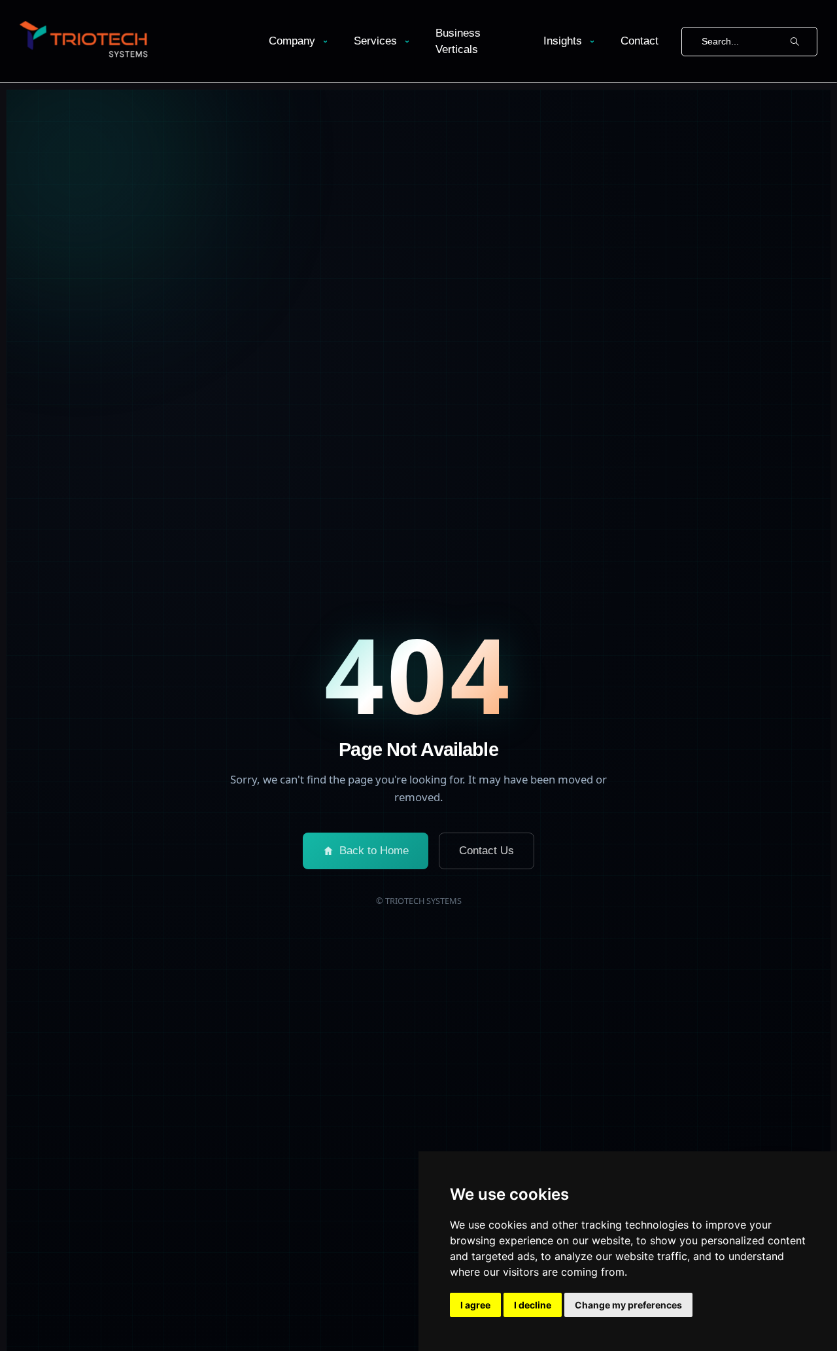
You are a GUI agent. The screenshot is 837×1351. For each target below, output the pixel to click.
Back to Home (374, 850)
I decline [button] (532, 1304)
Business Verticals (458, 41)
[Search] (794, 41)
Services (375, 41)
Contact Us (486, 850)
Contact (639, 41)
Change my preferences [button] (628, 1304)
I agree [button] (475, 1304)
